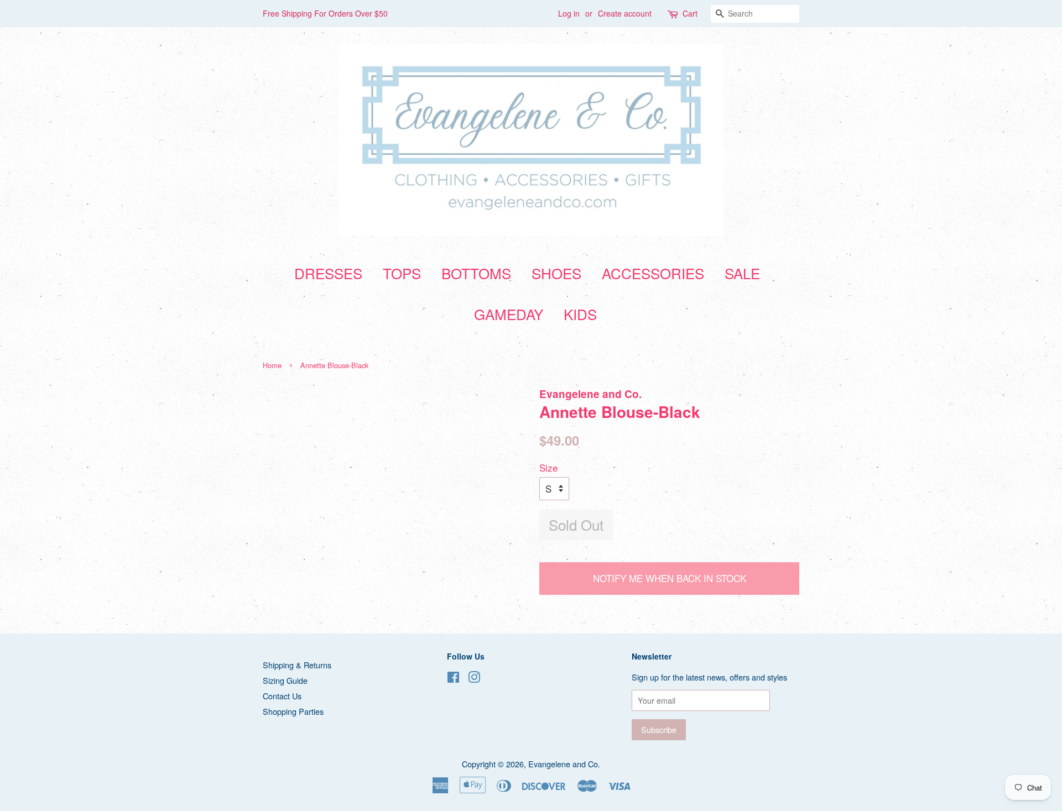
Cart (690, 13)
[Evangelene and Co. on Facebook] (453, 678)
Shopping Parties (293, 711)
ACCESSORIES (653, 273)
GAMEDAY (508, 314)
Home (272, 365)
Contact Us (282, 696)
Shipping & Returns (297, 665)
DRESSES (328, 273)
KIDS (580, 314)
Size (548, 467)
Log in (569, 13)
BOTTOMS (476, 273)
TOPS (402, 273)
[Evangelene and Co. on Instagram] (474, 678)
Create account (625, 13)
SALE (742, 273)
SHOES (556, 273)
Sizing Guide (285, 680)
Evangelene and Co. (564, 764)
